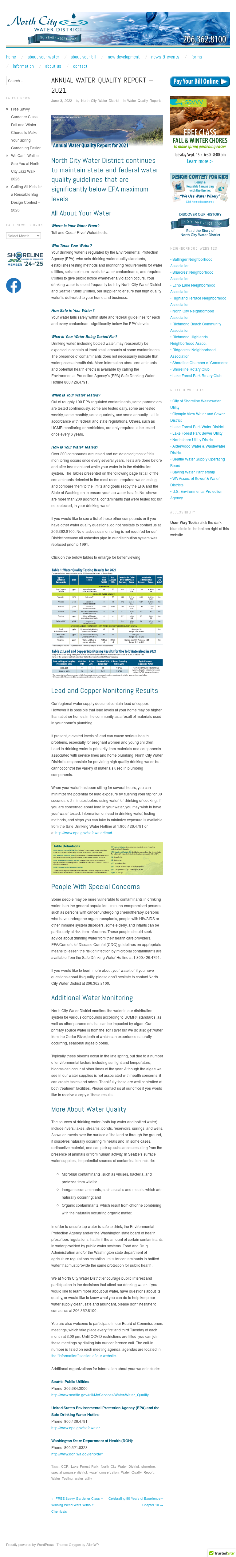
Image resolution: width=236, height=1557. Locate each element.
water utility (83, 1478)
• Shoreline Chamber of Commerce (199, 362)
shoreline (148, 1466)
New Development (124, 56)
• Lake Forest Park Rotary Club (196, 375)
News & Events (165, 56)
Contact (80, 66)
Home (11, 56)
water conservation (104, 1472)
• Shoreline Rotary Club (190, 369)
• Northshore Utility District (192, 439)
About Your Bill (83, 56)
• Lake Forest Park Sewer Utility (196, 433)
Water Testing (62, 1478)
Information (23, 66)
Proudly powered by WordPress (30, 1544)
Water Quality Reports (144, 100)
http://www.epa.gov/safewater (75, 1427)
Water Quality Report (137, 1472)
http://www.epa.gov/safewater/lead (83, 832)
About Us (53, 66)
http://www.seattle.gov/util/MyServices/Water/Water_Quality (100, 1394)
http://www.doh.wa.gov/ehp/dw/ (77, 1453)
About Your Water (43, 56)
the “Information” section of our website (83, 1355)
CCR (65, 1466)
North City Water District (100, 100)
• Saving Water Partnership (192, 471)
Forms (196, 56)
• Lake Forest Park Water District (197, 426)
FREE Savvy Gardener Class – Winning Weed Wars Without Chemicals (77, 1505)
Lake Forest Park (84, 1466)
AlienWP (92, 1544)
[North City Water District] (118, 32)
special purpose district (69, 1472)
